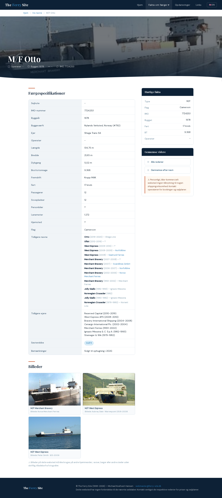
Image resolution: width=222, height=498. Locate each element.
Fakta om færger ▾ (159, 4)
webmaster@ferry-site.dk (148, 486)
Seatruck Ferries (116, 255)
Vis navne (37, 13)
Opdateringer (182, 4)
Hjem (140, 4)
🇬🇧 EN (212, 4)
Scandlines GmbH (121, 264)
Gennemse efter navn (162, 170)
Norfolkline (120, 250)
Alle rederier (157, 162)
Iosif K (89, 343)
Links (198, 4)
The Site (16, 5)
